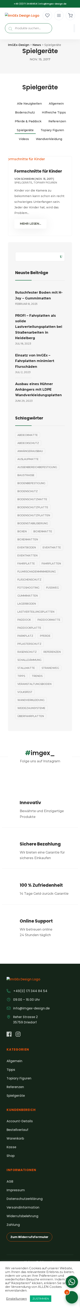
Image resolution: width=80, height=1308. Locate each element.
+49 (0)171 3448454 (25, 3)
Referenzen (57, 121)
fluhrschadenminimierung (36, 571)
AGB (10, 1181)
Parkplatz (25, 635)
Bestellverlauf (17, 1130)
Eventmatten (27, 555)
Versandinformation (23, 1207)
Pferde (45, 635)
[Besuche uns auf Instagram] (18, 1035)
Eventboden (26, 547)
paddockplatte (29, 627)
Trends (37, 675)
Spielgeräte (25, 130)
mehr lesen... (30, 223)
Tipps (21, 675)
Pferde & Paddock (28, 121)
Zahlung (13, 1225)
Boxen (22, 531)
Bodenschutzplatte (32, 507)
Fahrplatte (26, 563)
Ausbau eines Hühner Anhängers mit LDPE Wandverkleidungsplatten (38, 389)
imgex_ (40, 753)
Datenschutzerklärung (25, 1199)
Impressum (16, 1190)
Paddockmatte (49, 619)
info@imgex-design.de (52, 3)
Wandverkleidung (49, 139)
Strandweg (50, 667)
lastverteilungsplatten (35, 611)
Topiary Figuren (52, 130)
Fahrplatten (51, 563)
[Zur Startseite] (22, 15)
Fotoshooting (28, 587)
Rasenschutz (27, 651)
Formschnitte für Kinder (38, 171)
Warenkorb (15, 1138)
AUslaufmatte (28, 459)
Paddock (24, 619)
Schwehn (27, 178)
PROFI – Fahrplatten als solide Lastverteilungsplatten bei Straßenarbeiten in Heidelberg (38, 327)
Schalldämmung (29, 659)
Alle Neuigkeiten (29, 103)
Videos (24, 139)
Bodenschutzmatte (32, 499)
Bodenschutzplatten (33, 515)
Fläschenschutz (29, 579)
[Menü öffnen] (59, 15)
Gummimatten (27, 595)
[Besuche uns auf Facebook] (9, 1035)
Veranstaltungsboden (34, 684)
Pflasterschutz (29, 643)
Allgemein (56, 103)
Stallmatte (26, 667)
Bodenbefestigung (31, 483)
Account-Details (20, 1121)
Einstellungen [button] (16, 1299)
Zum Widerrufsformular (29, 1237)
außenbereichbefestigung (37, 467)
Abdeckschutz (28, 443)
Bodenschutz (25, 112)
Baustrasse (25, 475)
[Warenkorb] (70, 15)
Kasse (11, 1147)
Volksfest (24, 692)
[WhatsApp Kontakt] (72, 1282)
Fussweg (52, 587)
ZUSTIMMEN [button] (40, 1298)
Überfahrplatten (30, 716)
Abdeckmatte (27, 435)
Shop (11, 1156)
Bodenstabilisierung (32, 523)
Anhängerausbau (30, 451)
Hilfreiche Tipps (54, 112)
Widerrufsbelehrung (22, 1216)
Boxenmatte (42, 531)
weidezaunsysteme (31, 708)
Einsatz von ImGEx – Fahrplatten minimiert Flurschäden (34, 360)
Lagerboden (26, 603)
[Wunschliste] (47, 15)
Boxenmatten (27, 539)
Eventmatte (52, 547)
